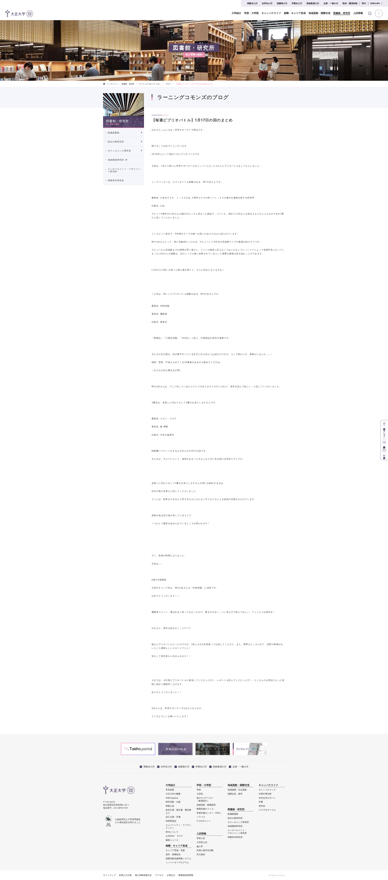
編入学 (200, 846)
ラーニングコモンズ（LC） (150, 84)
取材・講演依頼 (350, 3)
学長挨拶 (170, 789)
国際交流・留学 (235, 793)
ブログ (168, 84)
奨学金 (262, 806)
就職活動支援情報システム (178, 858)
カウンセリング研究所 (119, 150)
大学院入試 (202, 842)
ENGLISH (375, 3)
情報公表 (170, 806)
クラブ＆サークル (267, 809)
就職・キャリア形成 (295, 13)
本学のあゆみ (172, 798)
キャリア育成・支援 (175, 850)
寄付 (364, 3)
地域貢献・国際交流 (319, 13)
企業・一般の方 (330, 3)
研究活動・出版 (173, 801)
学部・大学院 (251, 13)
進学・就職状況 (173, 854)
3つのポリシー (204, 821)
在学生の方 (267, 3)
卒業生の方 (297, 3)
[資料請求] (384, 443)
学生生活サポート (267, 798)
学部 (199, 789)
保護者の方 (282, 3)
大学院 (200, 793)
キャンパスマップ (267, 789)
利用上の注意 (125, 875)
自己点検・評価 (173, 816)
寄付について (172, 832)
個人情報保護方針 (143, 875)
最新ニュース (172, 840)
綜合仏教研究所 (116, 141)
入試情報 (358, 13)
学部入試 (201, 838)
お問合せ (171, 875)
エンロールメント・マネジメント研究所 (124, 170)
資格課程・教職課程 (206, 804)
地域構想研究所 (116, 159)
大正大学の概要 (173, 793)
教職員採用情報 (185, 875)
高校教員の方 (312, 3)
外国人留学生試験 (205, 850)
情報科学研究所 (116, 180)
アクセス (159, 875)
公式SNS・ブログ (174, 836)
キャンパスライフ (271, 13)
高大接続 (201, 854)
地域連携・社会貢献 (237, 789)
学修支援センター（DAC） (209, 813)
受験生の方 (252, 3)
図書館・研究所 (341, 13)
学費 (261, 801)
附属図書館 (113, 132)
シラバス (201, 816)
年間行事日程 (265, 793)
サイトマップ (109, 875)
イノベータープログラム (177, 862)
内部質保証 (171, 821)
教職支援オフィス (205, 808)
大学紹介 (236, 13)
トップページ (112, 84)
